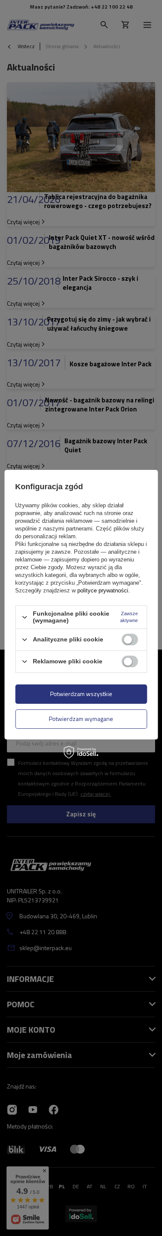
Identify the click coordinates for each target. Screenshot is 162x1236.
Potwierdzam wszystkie (81, 693)
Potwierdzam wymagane (81, 718)
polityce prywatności (102, 590)
